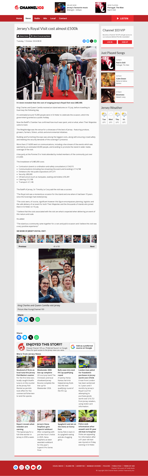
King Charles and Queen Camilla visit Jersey (22, 239)
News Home (24, 36)
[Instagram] (21, 467)
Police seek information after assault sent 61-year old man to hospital (87, 428)
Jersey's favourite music (77, 8)
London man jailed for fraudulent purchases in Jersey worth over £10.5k (87, 374)
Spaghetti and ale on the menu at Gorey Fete (67, 426)
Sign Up (125, 42)
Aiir (133, 470)
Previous (21, 246)
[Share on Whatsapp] (95, 41)
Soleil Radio (58, 466)
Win (45, 18)
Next (91, 246)
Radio (37, 18)
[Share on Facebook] (84, 41)
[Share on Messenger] (87, 41)
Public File (116, 466)
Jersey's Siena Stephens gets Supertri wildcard (44, 426)
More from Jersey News (41, 36)
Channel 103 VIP (114, 30)
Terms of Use (129, 466)
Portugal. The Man (115, 8)
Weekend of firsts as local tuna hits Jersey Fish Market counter (26, 372)
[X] (27, 467)
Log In (109, 42)
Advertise (80, 466)
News (28, 18)
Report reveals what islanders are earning (25, 426)
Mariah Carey (120, 97)
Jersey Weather (111, 107)
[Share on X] (91, 41)
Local (53, 18)
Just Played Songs (113, 53)
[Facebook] (15, 467)
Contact (63, 18)
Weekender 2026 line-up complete (44, 371)
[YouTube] (33, 467)
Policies (106, 466)
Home (19, 18)
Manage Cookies (94, 466)
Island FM (70, 466)
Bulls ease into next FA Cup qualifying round (66, 372)
